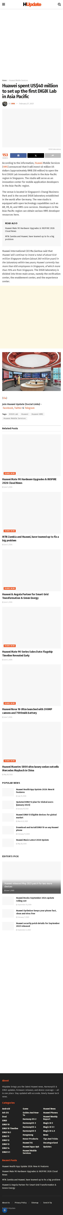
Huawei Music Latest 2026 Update (32, 840)
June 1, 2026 (8, 717)
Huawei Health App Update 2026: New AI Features (25, 1166)
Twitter (18, 408)
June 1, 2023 (10, 890)
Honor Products (30, 1139)
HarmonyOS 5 (29, 1131)
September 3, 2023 (24, 930)
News (45, 1135)
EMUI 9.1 (6, 1152)
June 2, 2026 (8, 602)
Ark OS (5, 1112)
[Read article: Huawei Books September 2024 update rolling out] (8, 901)
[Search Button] (59, 4)
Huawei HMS (37, 414)
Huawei (38, 163)
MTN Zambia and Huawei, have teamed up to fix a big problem (31, 1180)
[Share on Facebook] (18, 155)
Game (25, 1109)
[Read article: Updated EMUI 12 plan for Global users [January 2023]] (8, 805)
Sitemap (34, 1203)
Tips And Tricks (50, 1139)
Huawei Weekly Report (50, 1117)
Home (4, 80)
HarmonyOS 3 (29, 1123)
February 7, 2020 (23, 917)
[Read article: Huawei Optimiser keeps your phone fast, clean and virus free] (8, 913)
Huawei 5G (28, 1143)
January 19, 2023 (22, 809)
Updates (47, 1147)
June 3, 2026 (8, 545)
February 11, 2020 (23, 834)
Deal (4, 1116)
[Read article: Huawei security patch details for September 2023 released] (8, 926)
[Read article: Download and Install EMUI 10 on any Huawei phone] (8, 830)
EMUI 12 (5, 1140)
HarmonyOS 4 (29, 1127)
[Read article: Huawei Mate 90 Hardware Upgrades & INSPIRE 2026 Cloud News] (31, 455)
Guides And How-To (31, 1113)
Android (6, 1109)
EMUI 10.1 (6, 1132)
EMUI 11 (5, 1136)
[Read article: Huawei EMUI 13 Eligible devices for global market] (8, 817)
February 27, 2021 (26, 103)
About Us (6, 1203)
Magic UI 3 (48, 1123)
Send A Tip (47, 1203)
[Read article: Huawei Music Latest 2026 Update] (8, 843)
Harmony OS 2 (29, 1119)
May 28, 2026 (8, 775)
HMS (5, 166)
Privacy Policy (21, 1203)
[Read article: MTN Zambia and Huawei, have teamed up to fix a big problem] (31, 513)
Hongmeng (28, 1135)
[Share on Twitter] (35, 155)
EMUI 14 (6, 1148)
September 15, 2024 (24, 905)
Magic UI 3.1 (48, 1127)
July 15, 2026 (21, 796)
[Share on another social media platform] (53, 155)
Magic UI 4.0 (49, 1131)
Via (4, 398)
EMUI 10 (6, 1124)
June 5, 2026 (8, 487)
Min (13, 103)
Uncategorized (50, 1143)
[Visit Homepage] (31, 4)
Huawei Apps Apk (31, 1147)
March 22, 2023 (22, 821)
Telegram (30, 408)
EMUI (4, 1120)
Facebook (8, 408)
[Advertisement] (31, 43)
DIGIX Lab (13, 414)
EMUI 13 (5, 1144)
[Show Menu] (3, 4)
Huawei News (10, 473)
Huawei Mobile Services (18, 80)
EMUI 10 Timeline (10, 1128)
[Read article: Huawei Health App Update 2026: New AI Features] (8, 792)
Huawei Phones (50, 1112)
